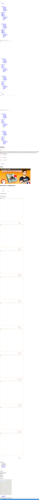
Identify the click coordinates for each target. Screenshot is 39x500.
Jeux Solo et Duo (5, 27)
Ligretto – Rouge (19, 352)
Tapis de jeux (4, 18)
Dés (3, 37)
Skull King (19, 300)
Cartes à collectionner (5, 17)
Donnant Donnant (19, 274)
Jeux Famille (4, 8)
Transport (4, 19)
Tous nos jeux (4, 7)
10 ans (8, 188)
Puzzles (2, 14)
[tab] (2, 165)
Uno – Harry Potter (19, 404)
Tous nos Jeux (3, 6)
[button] (19, 459)
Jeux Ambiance (5, 9)
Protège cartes (4, 142)
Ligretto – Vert (19, 326)
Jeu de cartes (4, 16)
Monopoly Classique (19, 430)
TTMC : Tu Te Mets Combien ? (19, 378)
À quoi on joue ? (2, 40)
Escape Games (3, 12)
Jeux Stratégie (4, 10)
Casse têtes (3, 13)
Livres (2, 30)
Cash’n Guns (19, 248)
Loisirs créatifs (3, 32)
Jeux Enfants (4, 25)
